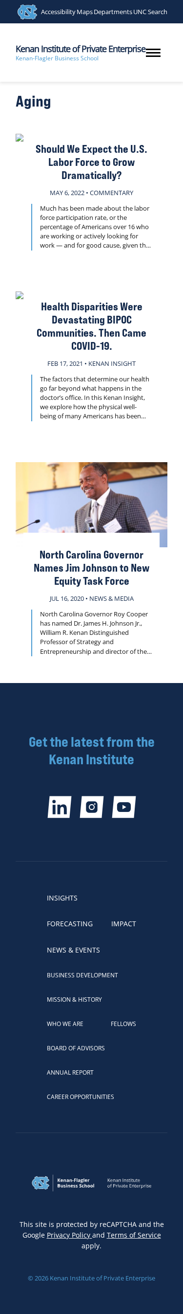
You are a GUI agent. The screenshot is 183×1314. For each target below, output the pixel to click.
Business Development (82, 975)
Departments (113, 11)
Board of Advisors (76, 1048)
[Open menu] (153, 53)
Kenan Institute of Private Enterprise (80, 48)
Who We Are (65, 1024)
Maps (85, 11)
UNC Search (150, 11)
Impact (123, 923)
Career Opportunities (80, 1097)
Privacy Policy (69, 1235)
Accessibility (58, 11)
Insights (62, 897)
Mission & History (74, 999)
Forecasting (70, 923)
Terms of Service (134, 1235)
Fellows (123, 1024)
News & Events (73, 949)
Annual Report (70, 1072)
